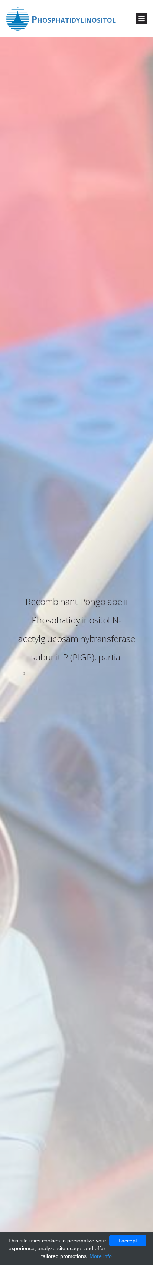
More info (100, 1256)
